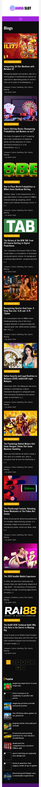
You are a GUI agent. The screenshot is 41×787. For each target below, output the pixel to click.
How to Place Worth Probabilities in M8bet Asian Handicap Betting (19, 187)
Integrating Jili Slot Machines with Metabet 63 (19, 67)
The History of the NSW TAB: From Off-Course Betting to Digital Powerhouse (18, 243)
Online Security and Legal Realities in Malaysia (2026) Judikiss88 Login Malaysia (20, 378)
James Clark (12, 92)
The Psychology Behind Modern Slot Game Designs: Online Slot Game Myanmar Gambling (19, 446)
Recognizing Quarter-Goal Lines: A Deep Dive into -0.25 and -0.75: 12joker (19, 311)
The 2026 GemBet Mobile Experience (20, 576)
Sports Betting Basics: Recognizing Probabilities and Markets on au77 (19, 130)
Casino (13, 87)
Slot (25, 87)
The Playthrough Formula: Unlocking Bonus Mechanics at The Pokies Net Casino (20, 511)
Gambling (20, 87)
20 (18, 668)
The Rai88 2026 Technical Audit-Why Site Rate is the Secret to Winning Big (20, 627)
